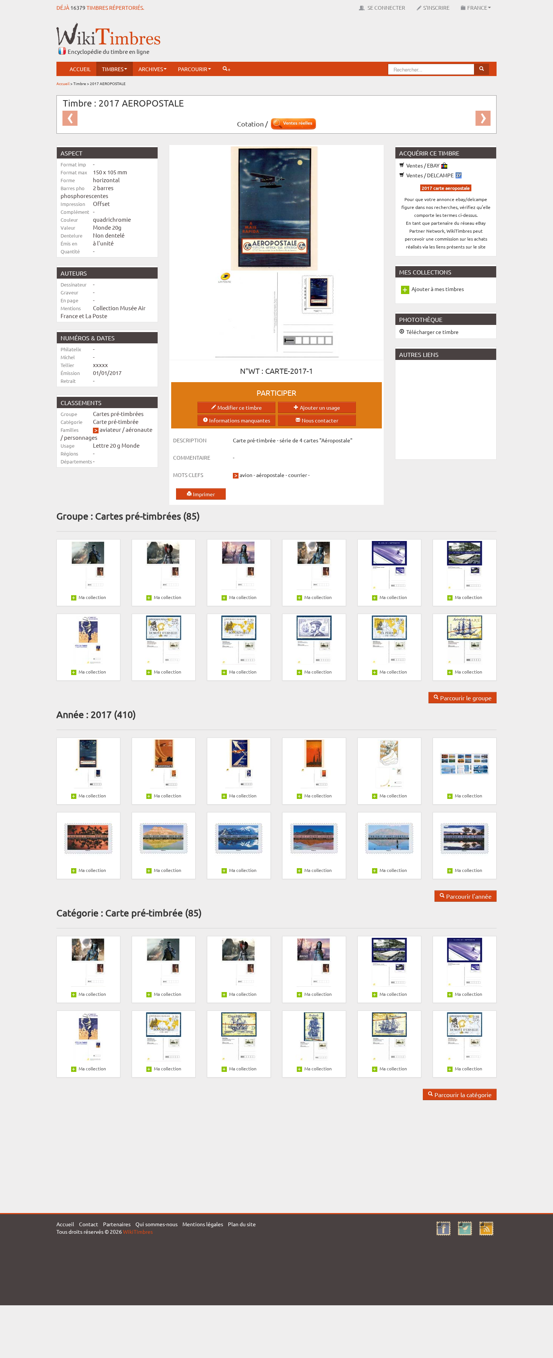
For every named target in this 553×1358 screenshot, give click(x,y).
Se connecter (385, 7)
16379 (77, 7)
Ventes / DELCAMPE (430, 175)
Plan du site (242, 1224)
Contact (88, 1224)
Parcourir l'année (468, 896)
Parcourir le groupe (465, 697)
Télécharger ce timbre (432, 331)
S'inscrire (436, 7)
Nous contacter (319, 420)
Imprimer (203, 494)
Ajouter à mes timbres (438, 288)
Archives (150, 69)
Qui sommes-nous (156, 1224)
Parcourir (192, 69)
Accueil (80, 69)
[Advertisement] (360, 39)
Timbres (112, 69)
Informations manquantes (239, 420)
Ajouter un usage (319, 407)
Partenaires (117, 1224)
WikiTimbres (138, 1231)
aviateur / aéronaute (126, 429)
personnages (80, 437)
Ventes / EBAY (423, 165)
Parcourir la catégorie (462, 1094)
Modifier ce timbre (239, 407)
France (477, 7)
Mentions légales (202, 1224)
